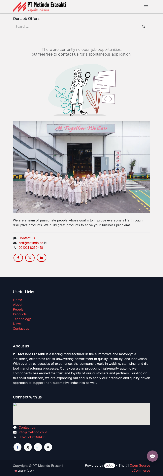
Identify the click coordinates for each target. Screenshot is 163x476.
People (18, 309)
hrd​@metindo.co (31, 243)
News (17, 324)
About (17, 305)
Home (17, 300)
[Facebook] (18, 258)
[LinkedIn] (41, 258)
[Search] (143, 26)
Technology (22, 319)
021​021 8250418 (31, 248)
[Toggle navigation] (146, 6)
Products (20, 314)
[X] (30, 258)
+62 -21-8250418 (32, 437)
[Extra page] (48, 447)
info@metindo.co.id (33, 432)
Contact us (27, 238)
